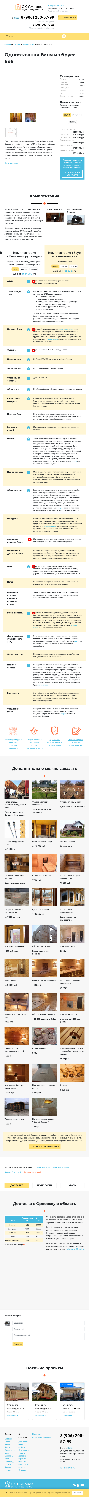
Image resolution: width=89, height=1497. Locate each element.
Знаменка (12, 1233)
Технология (44, 1185)
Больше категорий (32, 1172)
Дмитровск (12, 1229)
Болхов (12, 1225)
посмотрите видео (65, 329)
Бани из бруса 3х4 (61, 1167)
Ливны (12, 1236)
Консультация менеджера (72, 173)
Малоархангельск (12, 1240)
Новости (22, 1461)
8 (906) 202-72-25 (43, 24)
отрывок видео (50, 526)
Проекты (9, 1434)
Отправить (17, 1344)
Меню (11, 36)
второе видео (52, 339)
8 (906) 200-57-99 (37, 17)
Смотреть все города (14, 1245)
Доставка (16, 1185)
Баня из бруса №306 (71, 1408)
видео (74, 461)
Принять (77, 1493)
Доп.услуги (23, 1442)
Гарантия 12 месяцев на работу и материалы (55, 742)
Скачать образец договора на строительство (76, 742)
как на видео (42, 685)
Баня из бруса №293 (43, 1408)
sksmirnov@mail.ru (75, 1249)
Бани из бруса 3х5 (13, 1172)
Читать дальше (11, 163)
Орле (16, 18)
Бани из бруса (43, 1167)
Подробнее (12, 1415)
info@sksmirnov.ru (56, 5)
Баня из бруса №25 (15, 1408)
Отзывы (22, 1470)
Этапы (72, 1185)
